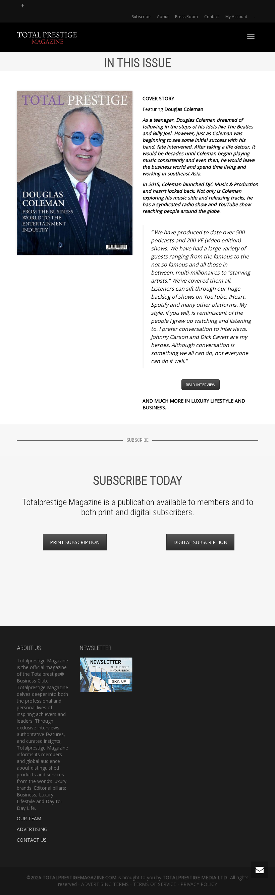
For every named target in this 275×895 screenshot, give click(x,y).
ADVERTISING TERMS (105, 884)
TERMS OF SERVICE (154, 884)
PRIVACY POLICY (198, 884)
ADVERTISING (32, 829)
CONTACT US (32, 840)
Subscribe (141, 16)
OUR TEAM (29, 818)
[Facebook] (22, 5)
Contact (211, 16)
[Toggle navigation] (250, 36)
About (163, 16)
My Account (236, 16)
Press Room (186, 16)
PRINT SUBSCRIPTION (75, 542)
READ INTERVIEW (200, 384)
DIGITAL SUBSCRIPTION (200, 542)
